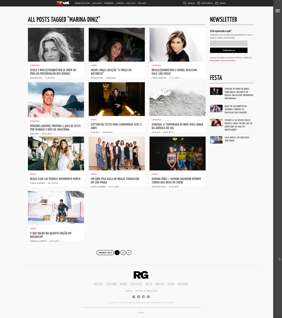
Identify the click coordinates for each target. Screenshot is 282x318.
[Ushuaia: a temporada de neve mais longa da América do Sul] (178, 115)
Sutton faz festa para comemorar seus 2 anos (116, 126)
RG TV (148, 284)
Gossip (160, 284)
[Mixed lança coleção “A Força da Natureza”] (117, 60)
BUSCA (191, 3)
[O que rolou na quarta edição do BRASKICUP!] (56, 223)
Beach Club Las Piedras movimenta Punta (55, 179)
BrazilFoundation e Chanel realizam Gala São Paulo (174, 72)
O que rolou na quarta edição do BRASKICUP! (50, 235)
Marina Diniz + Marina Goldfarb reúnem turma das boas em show (176, 180)
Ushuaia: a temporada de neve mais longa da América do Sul (177, 126)
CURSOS (120, 3)
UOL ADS (142, 3)
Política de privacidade (146, 291)
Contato (128, 291)
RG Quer (183, 284)
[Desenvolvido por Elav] (141, 313)
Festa (171, 284)
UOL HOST (97, 3)
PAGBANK (109, 3)
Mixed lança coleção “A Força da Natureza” (111, 72)
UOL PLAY (131, 3)
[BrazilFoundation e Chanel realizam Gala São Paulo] (178, 60)
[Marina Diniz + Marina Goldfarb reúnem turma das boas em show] (178, 169)
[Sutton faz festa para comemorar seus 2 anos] (117, 115)
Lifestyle (136, 284)
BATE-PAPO (207, 3)
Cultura (111, 284)
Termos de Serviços (228, 60)
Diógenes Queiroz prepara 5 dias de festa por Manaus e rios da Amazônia (55, 127)
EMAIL (223, 3)
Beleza (98, 284)
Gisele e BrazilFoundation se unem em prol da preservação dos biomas (53, 72)
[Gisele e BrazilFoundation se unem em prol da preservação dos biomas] (56, 60)
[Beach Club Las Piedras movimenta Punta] (56, 169)
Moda (123, 284)
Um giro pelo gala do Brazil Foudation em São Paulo (115, 180)
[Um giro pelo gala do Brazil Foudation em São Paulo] (117, 169)
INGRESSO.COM (82, 3)
